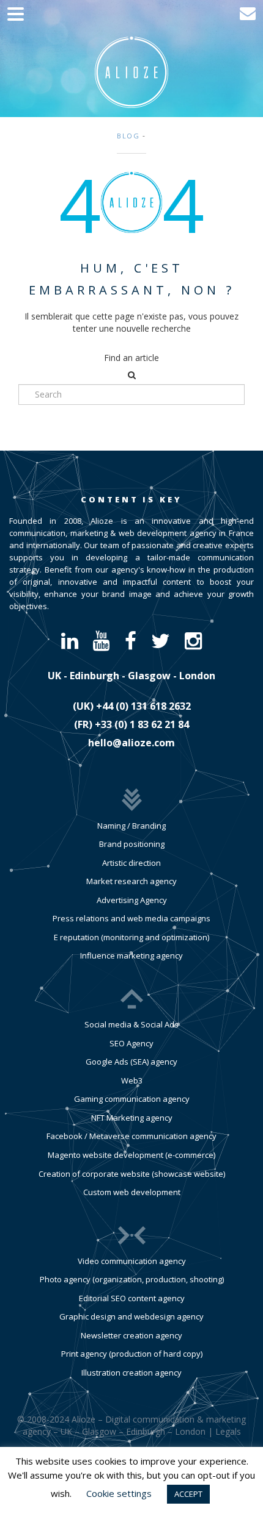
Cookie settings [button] (119, 1493)
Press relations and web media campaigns (131, 918)
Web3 (132, 1080)
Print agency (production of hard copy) (131, 1353)
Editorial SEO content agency (132, 1298)
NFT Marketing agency (131, 1117)
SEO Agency (131, 1043)
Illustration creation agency (131, 1372)
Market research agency (131, 881)
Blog (128, 135)
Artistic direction (131, 862)
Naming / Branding (131, 825)
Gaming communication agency (132, 1098)
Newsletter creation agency (131, 1335)
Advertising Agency (132, 899)
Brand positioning (132, 843)
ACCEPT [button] (188, 1493)
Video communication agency (132, 1260)
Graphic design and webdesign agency (131, 1316)
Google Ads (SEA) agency (131, 1061)
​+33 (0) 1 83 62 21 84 (142, 724)
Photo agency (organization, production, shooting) (132, 1279)
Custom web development (131, 1192)
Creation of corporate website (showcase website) (132, 1173)
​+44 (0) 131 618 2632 (143, 706)
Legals (228, 1431)
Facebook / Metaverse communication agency (131, 1135)
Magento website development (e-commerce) (131, 1154)
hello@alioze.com (131, 742)
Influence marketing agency (131, 955)
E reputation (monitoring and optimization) (131, 937)
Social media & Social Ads (131, 1024)
